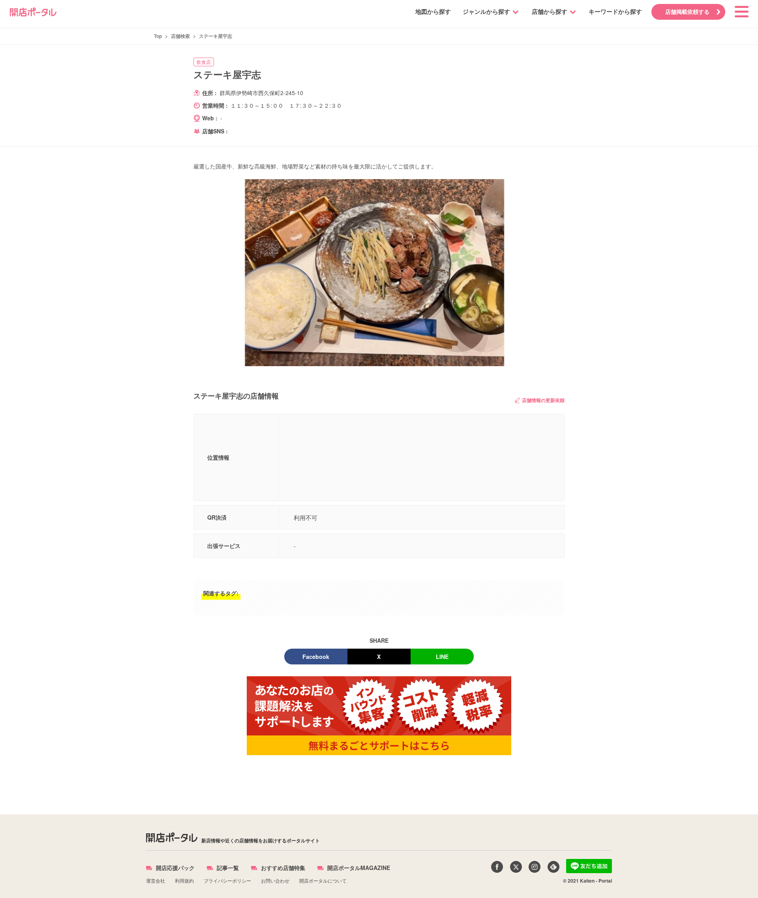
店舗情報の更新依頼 (543, 400)
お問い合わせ (275, 880)
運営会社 (155, 880)
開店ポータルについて (323, 880)
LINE (442, 656)
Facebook (315, 656)
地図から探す (433, 11)
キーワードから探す (615, 11)
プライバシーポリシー (227, 880)
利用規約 (184, 880)
